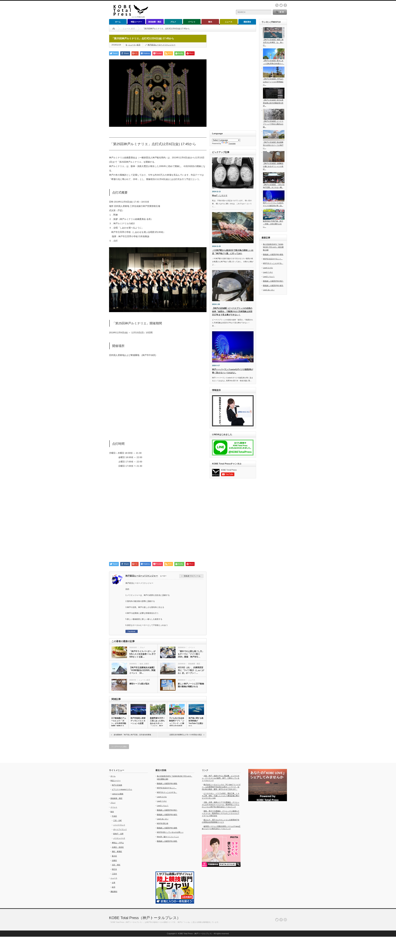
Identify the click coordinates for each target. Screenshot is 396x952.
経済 (138, 45)
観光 (210, 22)
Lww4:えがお (268, 268)
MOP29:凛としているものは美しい (170, 832)
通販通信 (247, 22)
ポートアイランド (120, 829)
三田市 (114, 874)
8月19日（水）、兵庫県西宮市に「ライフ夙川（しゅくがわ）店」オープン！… (191, 670)
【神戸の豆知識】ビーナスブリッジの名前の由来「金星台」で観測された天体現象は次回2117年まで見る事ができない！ (232, 311)
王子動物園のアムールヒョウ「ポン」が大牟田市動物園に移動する (118, 722)
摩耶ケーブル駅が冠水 (139, 684)
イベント (192, 22)
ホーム (118, 22)
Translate (232, 143)
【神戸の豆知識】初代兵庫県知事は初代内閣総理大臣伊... (273, 103)
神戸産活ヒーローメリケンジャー (161, 45)
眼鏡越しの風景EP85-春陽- (273, 254)
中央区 (114, 816)
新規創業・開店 (154, 22)
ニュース (228, 22)
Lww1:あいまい (269, 290)
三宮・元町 (117, 820)
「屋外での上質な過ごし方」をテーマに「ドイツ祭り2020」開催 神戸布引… (191, 654)
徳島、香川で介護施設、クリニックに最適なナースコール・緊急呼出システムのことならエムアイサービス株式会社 (220, 813)
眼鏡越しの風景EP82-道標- (167, 828)
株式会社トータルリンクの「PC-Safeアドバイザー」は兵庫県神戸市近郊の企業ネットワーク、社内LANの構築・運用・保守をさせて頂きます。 (221, 787)
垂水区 (114, 856)
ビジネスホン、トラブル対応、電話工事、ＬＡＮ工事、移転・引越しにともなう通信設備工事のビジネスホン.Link (220, 795)
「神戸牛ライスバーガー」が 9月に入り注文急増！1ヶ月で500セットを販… (142, 654)
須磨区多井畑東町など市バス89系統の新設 (185, 735)
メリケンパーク (119, 838)
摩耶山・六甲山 (118, 843)
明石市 (114, 869)
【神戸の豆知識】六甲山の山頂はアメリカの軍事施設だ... (273, 81)
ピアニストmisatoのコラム (122, 789)
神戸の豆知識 (117, 785)
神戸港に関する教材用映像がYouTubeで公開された (196, 722)
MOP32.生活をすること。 (273, 259)
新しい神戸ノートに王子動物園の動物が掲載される (191, 685)
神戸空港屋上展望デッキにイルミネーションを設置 (138, 720)
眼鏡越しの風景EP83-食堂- (273, 285)
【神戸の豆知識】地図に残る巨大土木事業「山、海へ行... (273, 42)
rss (277, 5)
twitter (281, 5)
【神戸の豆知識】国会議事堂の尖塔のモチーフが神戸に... (273, 145)
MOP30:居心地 (162, 823)
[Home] (113, 29)
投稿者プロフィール (192, 576)
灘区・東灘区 (117, 851)
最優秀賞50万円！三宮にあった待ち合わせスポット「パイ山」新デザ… (157, 723)
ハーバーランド (119, 825)
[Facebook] (281, 919)
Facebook (131, 631)
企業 (113, 883)
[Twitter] (277, 919)
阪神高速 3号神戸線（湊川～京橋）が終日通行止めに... (273, 224)
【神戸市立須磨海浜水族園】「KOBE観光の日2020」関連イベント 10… (142, 670)
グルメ (173, 22)
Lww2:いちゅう (269, 276)
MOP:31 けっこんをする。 (273, 263)
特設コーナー (136, 22)
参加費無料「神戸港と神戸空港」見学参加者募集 (132, 735)
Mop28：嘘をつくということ (168, 837)
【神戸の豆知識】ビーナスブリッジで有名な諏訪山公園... (273, 124)
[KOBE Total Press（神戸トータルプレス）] (129, 17)
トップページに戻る (119, 746)
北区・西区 (116, 865)
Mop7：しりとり (219, 195)
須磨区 (146, 664)
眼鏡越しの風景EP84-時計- (273, 281)
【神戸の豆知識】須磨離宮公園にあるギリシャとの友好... (273, 166)
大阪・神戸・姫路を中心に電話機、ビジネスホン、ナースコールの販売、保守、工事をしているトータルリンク (220, 778)
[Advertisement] (158, 516)
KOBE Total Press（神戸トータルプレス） (145, 918)
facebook (285, 5)
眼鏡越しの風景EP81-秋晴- (167, 841)
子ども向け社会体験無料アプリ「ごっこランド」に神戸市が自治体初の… (176, 723)
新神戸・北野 (118, 834)
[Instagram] (285, 919)
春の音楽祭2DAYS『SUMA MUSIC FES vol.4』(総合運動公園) (273, 247)
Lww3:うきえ (268, 272)
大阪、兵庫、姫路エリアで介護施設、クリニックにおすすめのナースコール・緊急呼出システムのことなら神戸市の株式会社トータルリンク (220, 804)
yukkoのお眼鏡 (117, 794)
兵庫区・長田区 (118, 847)
